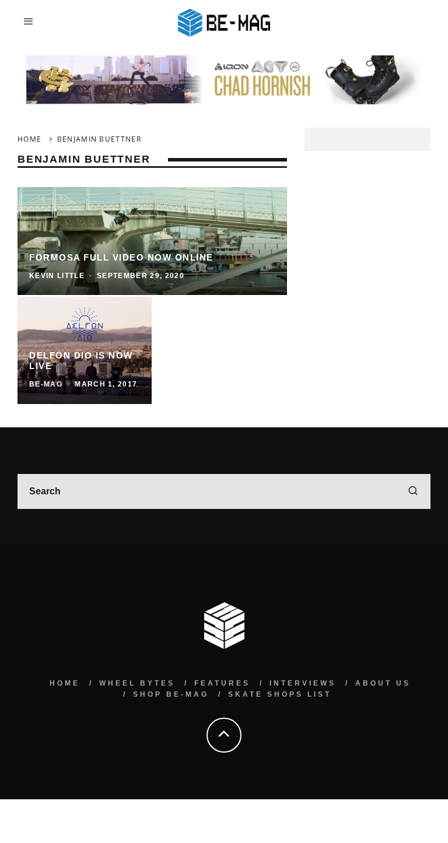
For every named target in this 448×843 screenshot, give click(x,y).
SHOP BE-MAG (171, 694)
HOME (65, 683)
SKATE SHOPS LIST (279, 694)
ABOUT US (383, 683)
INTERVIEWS (303, 683)
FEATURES (222, 683)
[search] (413, 491)
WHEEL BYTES (137, 683)
